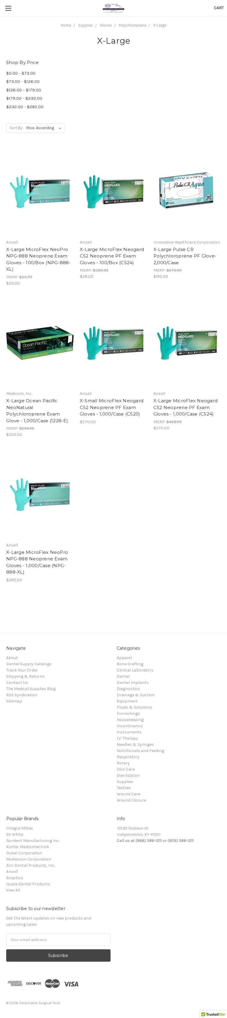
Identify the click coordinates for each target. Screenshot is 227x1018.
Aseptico (14, 877)
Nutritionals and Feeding (140, 750)
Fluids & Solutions (134, 707)
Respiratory (128, 756)
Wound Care (128, 794)
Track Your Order (22, 670)
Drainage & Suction (136, 694)
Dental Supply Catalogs (29, 663)
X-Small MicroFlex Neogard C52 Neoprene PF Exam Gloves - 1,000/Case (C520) (111, 407)
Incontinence (129, 725)
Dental (123, 676)
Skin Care (126, 769)
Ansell (12, 871)
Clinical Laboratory (135, 670)
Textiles (124, 787)
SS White (14, 834)
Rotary (123, 763)
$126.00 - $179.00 (23, 90)
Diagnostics (128, 688)
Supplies (125, 781)
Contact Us (17, 682)
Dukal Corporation (24, 853)
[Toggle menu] (8, 8)
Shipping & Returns (25, 676)
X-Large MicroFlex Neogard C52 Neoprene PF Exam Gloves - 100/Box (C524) (112, 256)
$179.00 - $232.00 (24, 98)
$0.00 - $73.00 (20, 73)
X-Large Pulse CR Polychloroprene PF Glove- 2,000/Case (184, 256)
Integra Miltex (19, 828)
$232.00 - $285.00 (24, 106)
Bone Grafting (130, 663)
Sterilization (128, 775)
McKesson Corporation (28, 859)
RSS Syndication (21, 694)
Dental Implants (133, 682)
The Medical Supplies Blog (31, 688)
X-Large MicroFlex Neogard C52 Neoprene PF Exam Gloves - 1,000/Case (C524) (185, 407)
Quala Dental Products (28, 883)
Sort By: (16, 128)
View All (13, 890)
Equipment (127, 701)
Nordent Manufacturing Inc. (33, 840)
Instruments (129, 732)
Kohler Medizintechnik (27, 846)
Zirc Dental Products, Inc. (30, 865)
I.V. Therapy (127, 738)
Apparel (124, 657)
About (12, 657)
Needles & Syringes (135, 744)
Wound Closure (131, 800)
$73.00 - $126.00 (23, 81)
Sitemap (14, 701)
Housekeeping (130, 719)
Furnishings (128, 713)
